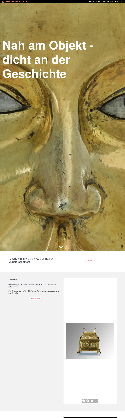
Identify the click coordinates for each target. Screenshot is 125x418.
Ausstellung (108, 1)
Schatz (98, 1)
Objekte (91, 1)
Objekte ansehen (35, 298)
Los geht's (90, 260)
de (121, 1)
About (116, 1)
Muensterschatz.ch (16, 1)
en (123, 1)
